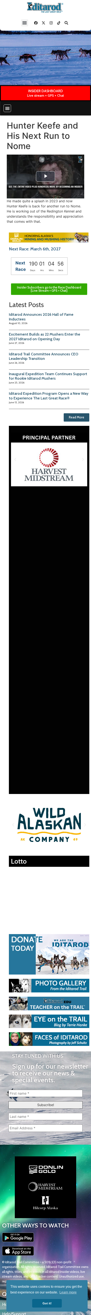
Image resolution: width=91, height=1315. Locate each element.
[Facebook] (36, 22)
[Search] (66, 22)
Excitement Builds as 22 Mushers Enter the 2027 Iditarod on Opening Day (44, 336)
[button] (24, 22)
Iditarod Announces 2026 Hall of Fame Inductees (41, 317)
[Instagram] (51, 22)
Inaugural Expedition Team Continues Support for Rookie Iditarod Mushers (48, 376)
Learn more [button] (68, 1292)
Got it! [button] (47, 1303)
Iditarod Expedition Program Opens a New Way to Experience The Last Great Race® (48, 396)
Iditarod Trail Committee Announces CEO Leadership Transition (43, 356)
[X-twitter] (43, 22)
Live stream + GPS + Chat (45, 95)
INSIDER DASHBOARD (45, 91)
